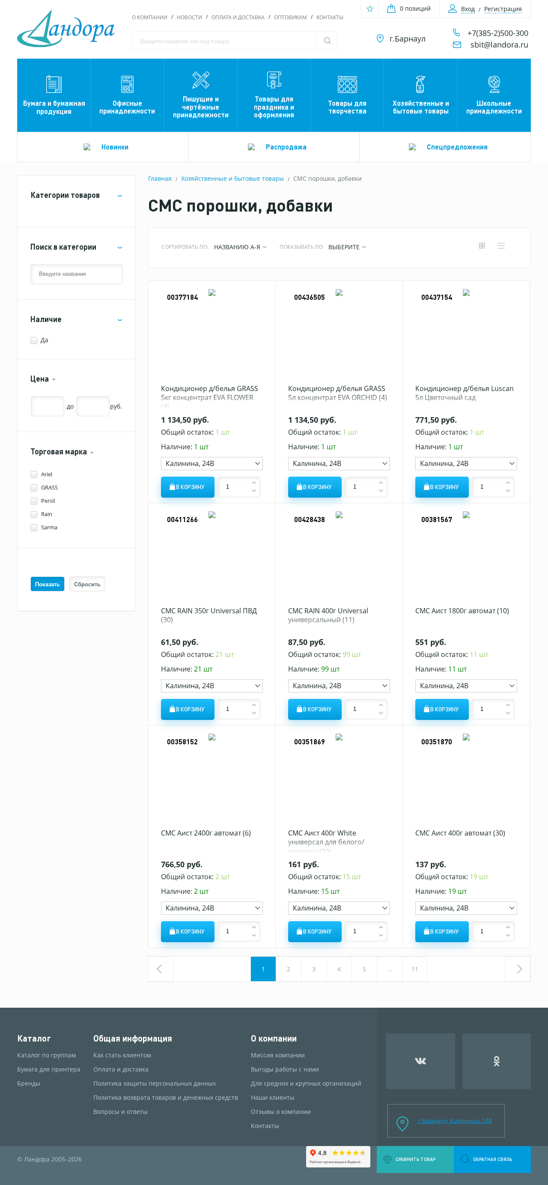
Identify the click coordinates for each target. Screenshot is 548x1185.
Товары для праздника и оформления (274, 106)
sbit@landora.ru (499, 44)
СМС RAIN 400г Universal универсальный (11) (328, 615)
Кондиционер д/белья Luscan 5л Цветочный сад (464, 393)
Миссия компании (278, 1055)
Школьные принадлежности (494, 107)
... (389, 969)
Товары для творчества (347, 107)
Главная (160, 178)
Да (44, 340)
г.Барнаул (408, 38)
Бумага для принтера (48, 1069)
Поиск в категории (63, 246)
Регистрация (503, 9)
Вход (468, 9)
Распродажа (286, 146)
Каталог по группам (46, 1055)
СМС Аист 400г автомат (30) (460, 833)
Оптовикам (290, 17)
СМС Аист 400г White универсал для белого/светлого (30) (326, 842)
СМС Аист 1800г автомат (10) (462, 610)
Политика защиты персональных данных (154, 1083)
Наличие (46, 319)
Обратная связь (492, 1159)
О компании (149, 17)
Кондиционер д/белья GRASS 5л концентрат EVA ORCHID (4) (337, 393)
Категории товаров (65, 195)
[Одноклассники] (496, 1061)
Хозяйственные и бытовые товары (421, 107)
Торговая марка (58, 451)
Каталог (34, 1038)
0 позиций (415, 8)
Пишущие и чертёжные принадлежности (201, 106)
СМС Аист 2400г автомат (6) (206, 833)
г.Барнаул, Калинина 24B (454, 1120)
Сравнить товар (415, 1159)
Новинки (114, 146)
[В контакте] (420, 1061)
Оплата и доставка (238, 17)
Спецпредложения (457, 146)
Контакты (329, 17)
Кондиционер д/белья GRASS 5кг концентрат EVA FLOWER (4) (209, 398)
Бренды (28, 1083)
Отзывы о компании (281, 1111)
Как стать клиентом (122, 1055)
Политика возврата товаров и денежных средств (165, 1097)
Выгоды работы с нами (285, 1069)
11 (414, 969)
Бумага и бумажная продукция (54, 107)
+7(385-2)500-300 (498, 33)
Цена (39, 378)
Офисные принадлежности (127, 107)
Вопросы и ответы (120, 1111)
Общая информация (132, 1038)
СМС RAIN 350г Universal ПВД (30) (209, 615)
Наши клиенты (273, 1097)
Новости (189, 17)
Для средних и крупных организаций (306, 1083)
